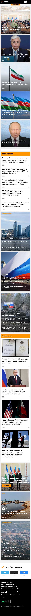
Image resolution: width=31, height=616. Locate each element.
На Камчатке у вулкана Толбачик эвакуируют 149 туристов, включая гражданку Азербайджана (15, 246)
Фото (3, 493)
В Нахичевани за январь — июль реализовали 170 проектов (15, 551)
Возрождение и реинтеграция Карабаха (14, 542)
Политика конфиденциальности (9, 586)
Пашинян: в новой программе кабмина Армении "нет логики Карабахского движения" (15, 555)
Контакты (9, 582)
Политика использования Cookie (9, 589)
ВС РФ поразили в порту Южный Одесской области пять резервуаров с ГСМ (13, 277)
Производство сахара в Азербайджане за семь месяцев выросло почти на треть (14, 242)
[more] (29, 32)
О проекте (3, 582)
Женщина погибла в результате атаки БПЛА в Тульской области (14, 286)
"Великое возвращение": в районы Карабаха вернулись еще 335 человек (14, 546)
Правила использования (7, 584)
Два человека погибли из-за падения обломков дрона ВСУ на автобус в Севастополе (15, 318)
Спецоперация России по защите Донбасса (12, 314)
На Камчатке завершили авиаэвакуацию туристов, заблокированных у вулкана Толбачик (15, 282)
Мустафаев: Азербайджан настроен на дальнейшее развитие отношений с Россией (14, 237)
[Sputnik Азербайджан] (5, 2)
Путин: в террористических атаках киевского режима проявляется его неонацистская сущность (15, 327)
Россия (15, 271)
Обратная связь (16, 595)
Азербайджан (15, 231)
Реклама (3, 597)
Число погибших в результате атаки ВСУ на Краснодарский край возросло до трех (13, 323)
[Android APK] (5, 602)
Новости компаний (6, 595)
